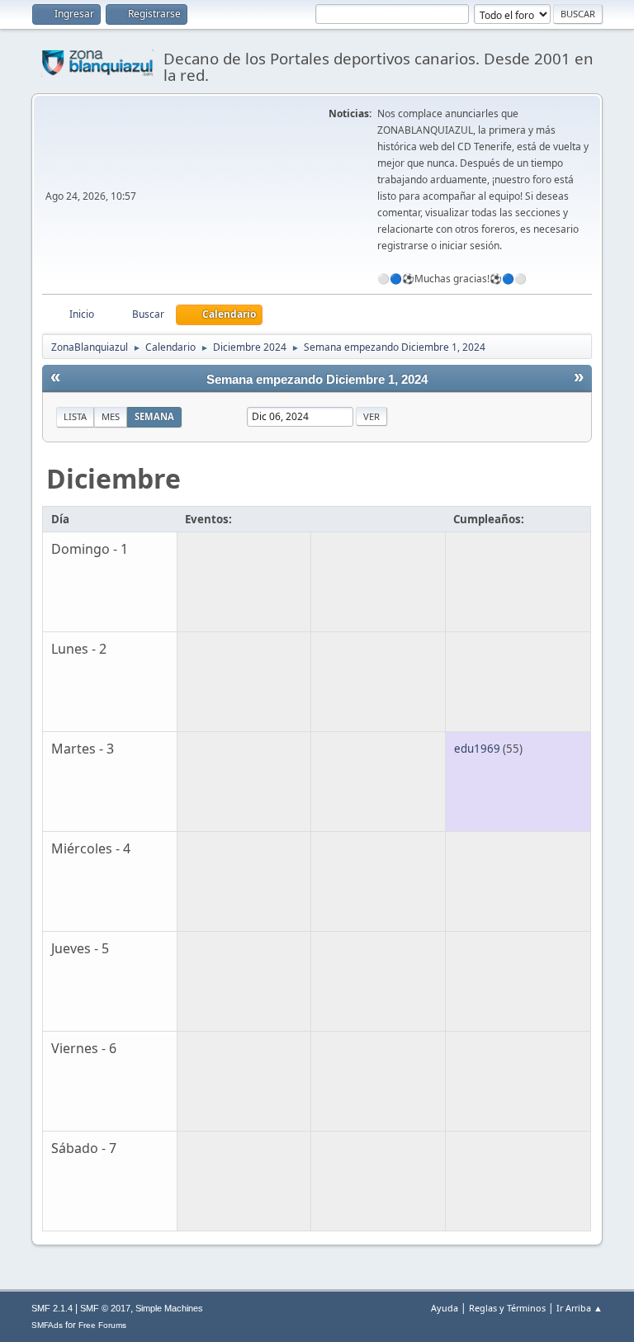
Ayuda (444, 1308)
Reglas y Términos (507, 1308)
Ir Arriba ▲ (579, 1308)
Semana (154, 416)
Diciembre (113, 478)
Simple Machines (169, 1308)
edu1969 (477, 748)
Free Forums (102, 1325)
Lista (75, 416)
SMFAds (47, 1325)
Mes (111, 416)
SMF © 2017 (105, 1308)
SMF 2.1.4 (52, 1308)
